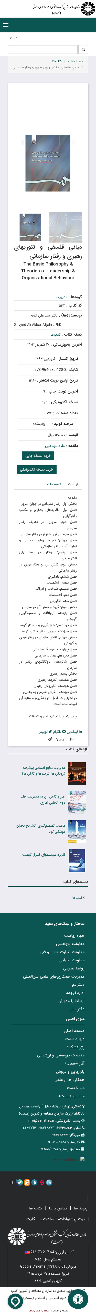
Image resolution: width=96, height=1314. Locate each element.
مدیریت (61, 297)
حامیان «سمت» (71, 1096)
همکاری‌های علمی (69, 1080)
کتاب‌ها (57, 61)
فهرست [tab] (73, 484)
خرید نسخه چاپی (38, 456)
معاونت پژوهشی (70, 944)
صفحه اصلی (74, 1031)
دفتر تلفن (76, 1009)
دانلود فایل (53, 446)
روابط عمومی (73, 968)
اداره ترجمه (75, 993)
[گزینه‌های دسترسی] (78, 1299)
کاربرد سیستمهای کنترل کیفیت (43, 854)
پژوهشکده (75, 1047)
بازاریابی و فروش (70, 1071)
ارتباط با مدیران (71, 1001)
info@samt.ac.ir (41, 1120)
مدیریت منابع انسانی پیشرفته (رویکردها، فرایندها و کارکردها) (43, 771)
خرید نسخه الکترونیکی (36, 469)
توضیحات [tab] (54, 484)
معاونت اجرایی (71, 960)
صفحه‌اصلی (76, 61)
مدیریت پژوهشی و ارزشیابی (60, 1055)
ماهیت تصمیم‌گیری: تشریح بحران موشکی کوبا (40, 829)
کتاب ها (35, 1208)
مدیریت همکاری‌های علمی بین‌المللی (53, 976)
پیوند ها (81, 1208)
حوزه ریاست (74, 935)
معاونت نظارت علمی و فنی (62, 952)
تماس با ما (58, 1208)
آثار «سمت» (74, 1063)
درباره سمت (74, 1039)
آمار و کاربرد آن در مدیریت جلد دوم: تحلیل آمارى (43, 799)
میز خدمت (75, 1088)
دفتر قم (78, 984)
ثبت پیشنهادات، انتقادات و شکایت (55, 1219)
